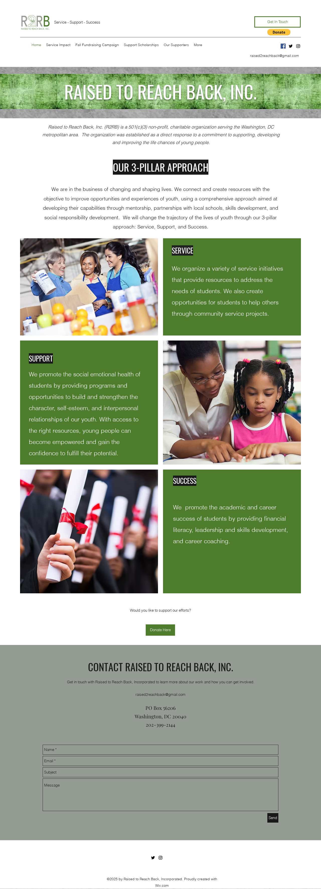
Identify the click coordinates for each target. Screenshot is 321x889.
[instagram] (298, 46)
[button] (278, 32)
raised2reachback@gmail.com (274, 55)
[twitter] (290, 46)
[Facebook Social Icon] (283, 46)
